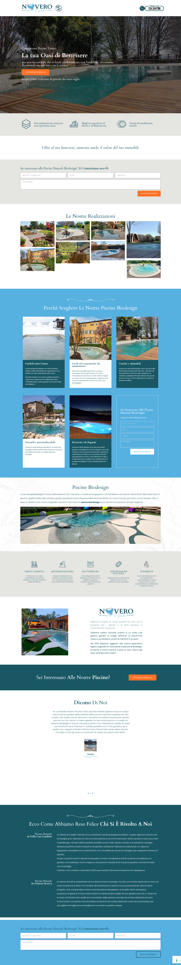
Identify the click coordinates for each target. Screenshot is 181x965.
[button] (88, 793)
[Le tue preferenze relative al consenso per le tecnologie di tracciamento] (176, 960)
